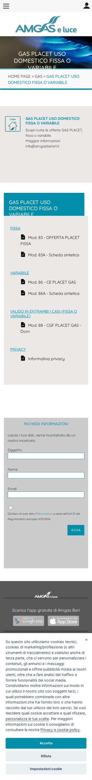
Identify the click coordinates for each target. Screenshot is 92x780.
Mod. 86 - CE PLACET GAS (52, 282)
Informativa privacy (46, 358)
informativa (44, 513)
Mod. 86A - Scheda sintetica (53, 293)
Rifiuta (46, 756)
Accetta (46, 743)
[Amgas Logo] (46, 23)
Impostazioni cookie (46, 769)
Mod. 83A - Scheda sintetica (53, 254)
